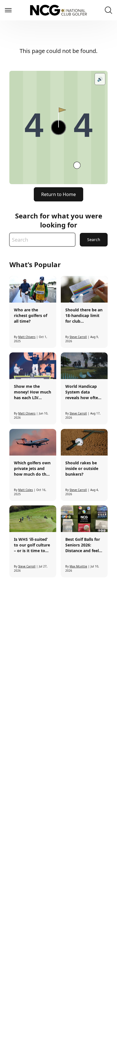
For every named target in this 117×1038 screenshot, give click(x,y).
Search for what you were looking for (58, 220)
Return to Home (58, 194)
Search (93, 239)
